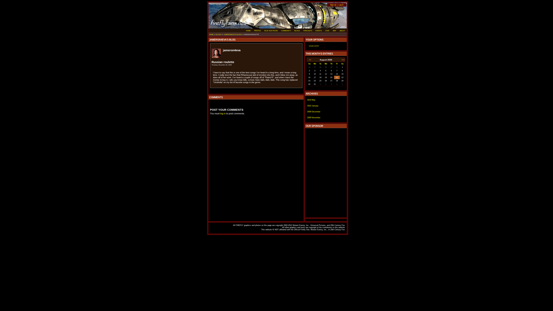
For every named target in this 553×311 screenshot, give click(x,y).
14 (337, 74)
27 (315, 67)
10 (315, 74)
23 (309, 81)
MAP (334, 31)
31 (337, 67)
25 (320, 81)
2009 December (313, 112)
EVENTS (319, 31)
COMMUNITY (286, 31)
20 (331, 77)
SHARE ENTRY (314, 46)
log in (223, 113)
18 (320, 77)
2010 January (312, 106)
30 (331, 67)
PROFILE (257, 31)
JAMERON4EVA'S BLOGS (233, 34)
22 (342, 77)
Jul (310, 60)
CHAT (327, 31)
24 (315, 81)
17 (315, 77)
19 (326, 77)
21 (337, 77)
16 (309, 77)
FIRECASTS (307, 31)
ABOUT (342, 31)
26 (309, 67)
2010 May (311, 100)
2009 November (313, 117)
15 (342, 74)
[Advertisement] (325, 173)
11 (320, 74)
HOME (248, 31)
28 (320, 67)
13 (331, 74)
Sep (343, 60)
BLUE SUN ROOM (271, 31)
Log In (341, 5)
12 (326, 74)
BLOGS (297, 31)
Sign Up (333, 5)
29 (326, 67)
